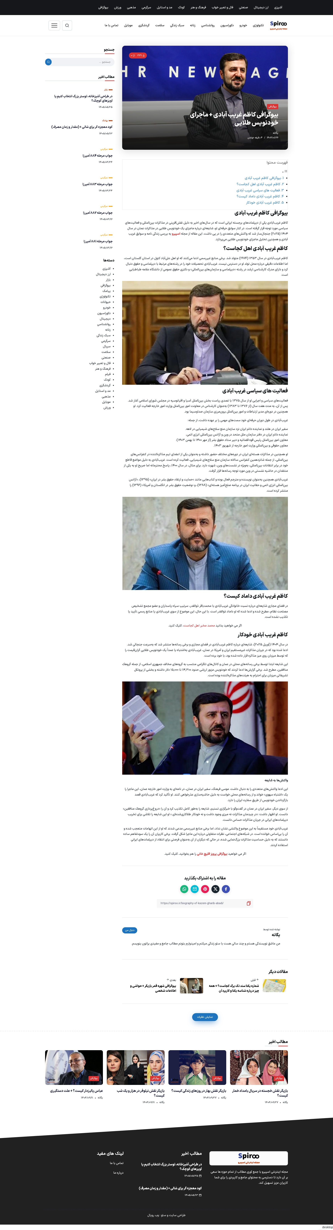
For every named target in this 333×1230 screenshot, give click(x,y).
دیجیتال (105, 319)
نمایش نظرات (205, 1017)
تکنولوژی (105, 296)
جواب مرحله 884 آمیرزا (98, 156)
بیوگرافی (106, 285)
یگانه (275, 133)
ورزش (107, 407)
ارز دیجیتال (103, 274)
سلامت (106, 352)
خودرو (107, 307)
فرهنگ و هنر (103, 369)
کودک (107, 380)
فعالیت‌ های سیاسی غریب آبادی (258, 190)
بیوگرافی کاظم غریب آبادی (263, 178)
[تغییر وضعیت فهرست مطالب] (285, 172)
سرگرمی (106, 341)
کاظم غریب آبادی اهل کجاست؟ (258, 184)
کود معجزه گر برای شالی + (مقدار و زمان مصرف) (82, 127)
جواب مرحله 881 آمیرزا (98, 241)
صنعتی (106, 357)
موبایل (106, 402)
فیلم (108, 374)
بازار (108, 280)
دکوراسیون (104, 313)
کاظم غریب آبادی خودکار (263, 202)
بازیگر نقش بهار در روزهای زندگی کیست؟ (198, 1091)
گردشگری (105, 385)
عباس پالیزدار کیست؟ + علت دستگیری (76, 1091)
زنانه (108, 330)
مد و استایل (103, 391)
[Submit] (48, 62)
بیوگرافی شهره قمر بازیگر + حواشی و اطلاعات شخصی (153, 988)
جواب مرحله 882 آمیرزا (98, 213)
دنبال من (129, 930)
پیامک (107, 291)
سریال (107, 346)
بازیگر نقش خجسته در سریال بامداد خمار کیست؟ (260, 1093)
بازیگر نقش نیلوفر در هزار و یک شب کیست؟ (141, 1093)
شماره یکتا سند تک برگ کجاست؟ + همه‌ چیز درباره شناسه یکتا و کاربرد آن (234, 988)
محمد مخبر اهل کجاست (199, 625)
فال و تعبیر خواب (100, 363)
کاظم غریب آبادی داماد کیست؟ (258, 196)
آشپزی (107, 268)
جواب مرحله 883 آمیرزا (97, 184)
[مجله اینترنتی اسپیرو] (278, 25)
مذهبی (106, 396)
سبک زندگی (104, 335)
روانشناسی (104, 324)
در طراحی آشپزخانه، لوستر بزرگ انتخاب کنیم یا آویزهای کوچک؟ (83, 98)
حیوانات (106, 302)
